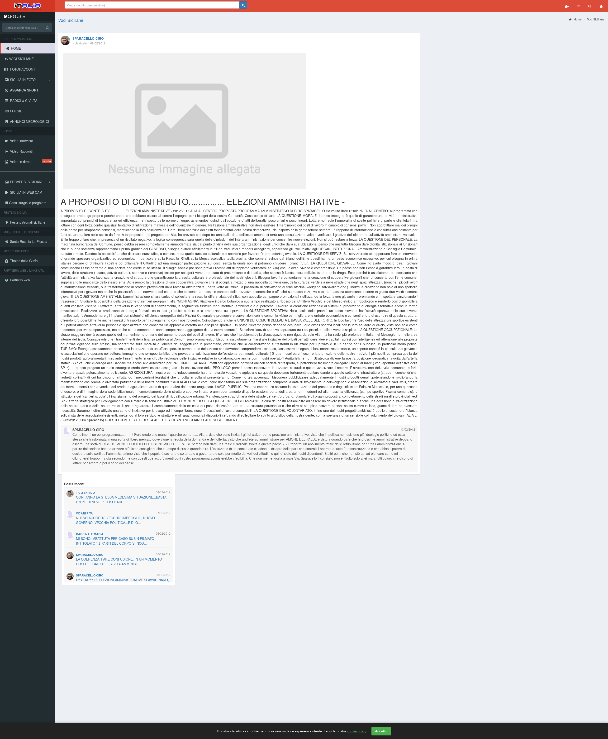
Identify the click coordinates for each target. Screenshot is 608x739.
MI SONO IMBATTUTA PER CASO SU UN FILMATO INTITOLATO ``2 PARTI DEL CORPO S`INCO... (115, 541)
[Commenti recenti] (589, 6)
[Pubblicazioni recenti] (578, 6)
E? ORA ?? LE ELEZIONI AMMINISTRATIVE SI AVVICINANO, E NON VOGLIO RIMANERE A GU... (122, 582)
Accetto (381, 731)
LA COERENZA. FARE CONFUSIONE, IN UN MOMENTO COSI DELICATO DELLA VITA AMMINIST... (119, 561)
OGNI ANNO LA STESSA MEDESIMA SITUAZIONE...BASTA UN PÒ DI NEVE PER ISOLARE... (121, 499)
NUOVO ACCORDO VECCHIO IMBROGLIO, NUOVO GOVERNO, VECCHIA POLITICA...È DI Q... (115, 520)
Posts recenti (75, 483)
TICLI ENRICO (85, 493)
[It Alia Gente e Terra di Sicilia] (27, 6)
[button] (60, 6)
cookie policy (356, 731)
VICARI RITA (84, 513)
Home (577, 19)
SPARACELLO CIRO (88, 38)
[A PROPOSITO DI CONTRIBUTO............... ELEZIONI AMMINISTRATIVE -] (239, 121)
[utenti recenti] (567, 6)
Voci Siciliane (70, 20)
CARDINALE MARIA (89, 534)
